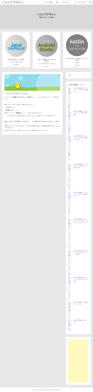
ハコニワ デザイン (13, 2)
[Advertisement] (78, 360)
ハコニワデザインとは (15, 93)
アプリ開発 (49, 2)
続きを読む (16, 64)
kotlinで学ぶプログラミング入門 (77, 59)
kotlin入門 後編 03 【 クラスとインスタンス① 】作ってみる (81, 279)
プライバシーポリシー (80, 2)
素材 (57, 2)
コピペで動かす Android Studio (46, 60)
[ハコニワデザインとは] (32, 90)
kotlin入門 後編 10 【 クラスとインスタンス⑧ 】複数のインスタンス (81, 137)
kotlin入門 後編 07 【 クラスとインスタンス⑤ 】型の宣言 (81, 89)
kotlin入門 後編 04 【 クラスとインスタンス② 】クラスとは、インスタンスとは (81, 220)
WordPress (44, 389)
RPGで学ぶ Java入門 (16, 60)
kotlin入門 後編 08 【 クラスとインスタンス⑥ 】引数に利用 (81, 112)
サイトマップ (66, 2)
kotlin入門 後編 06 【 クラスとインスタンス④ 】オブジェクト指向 (81, 252)
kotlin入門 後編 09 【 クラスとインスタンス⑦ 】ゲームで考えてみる (81, 165)
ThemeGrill (57, 389)
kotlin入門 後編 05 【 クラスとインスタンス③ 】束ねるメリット (81, 194)
